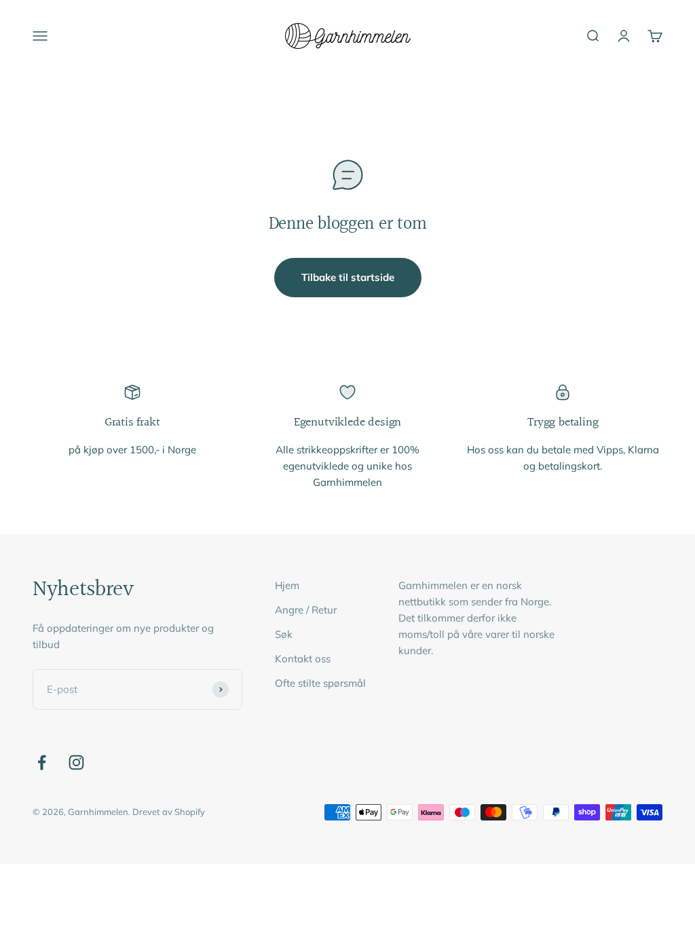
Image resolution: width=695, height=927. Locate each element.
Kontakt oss (303, 658)
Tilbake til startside (347, 277)
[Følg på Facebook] (42, 762)
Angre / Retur (306, 609)
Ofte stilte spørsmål (320, 683)
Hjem (287, 585)
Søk (284, 634)
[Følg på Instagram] (76, 762)
